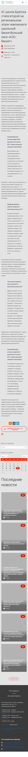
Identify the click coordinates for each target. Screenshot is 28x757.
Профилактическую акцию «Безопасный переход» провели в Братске (13, 543)
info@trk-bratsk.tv (20, 710)
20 (14, 468)
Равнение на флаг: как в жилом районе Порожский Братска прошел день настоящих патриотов (13, 603)
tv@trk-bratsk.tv (5, 724)
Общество (7, 52)
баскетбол (7, 55)
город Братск (15, 55)
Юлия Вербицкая (9, 48)
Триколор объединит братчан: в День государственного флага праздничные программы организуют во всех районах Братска (13, 663)
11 (6, 466)
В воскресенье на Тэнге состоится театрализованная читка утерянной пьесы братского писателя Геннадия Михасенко (13, 634)
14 (17, 466)
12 (10, 466)
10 (2, 466)
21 (17, 468)
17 (2, 468)
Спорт (13, 52)
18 (6, 468)
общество (7, 57)
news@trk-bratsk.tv (5, 713)
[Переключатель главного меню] (22, 2)
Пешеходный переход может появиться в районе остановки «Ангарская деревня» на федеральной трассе (13, 512)
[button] (26, 2)
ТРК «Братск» (9, 2)
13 (14, 466)
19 (10, 468)
